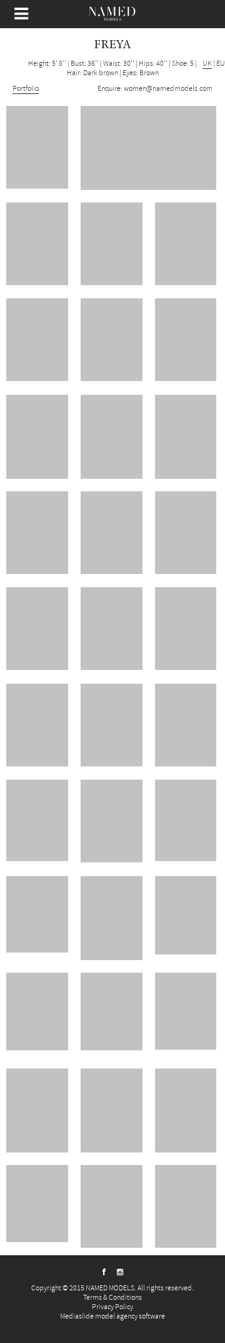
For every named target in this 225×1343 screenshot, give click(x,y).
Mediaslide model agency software (112, 1316)
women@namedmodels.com (168, 88)
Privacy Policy (112, 1307)
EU (220, 63)
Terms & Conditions (112, 1297)
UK (207, 63)
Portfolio (25, 88)
